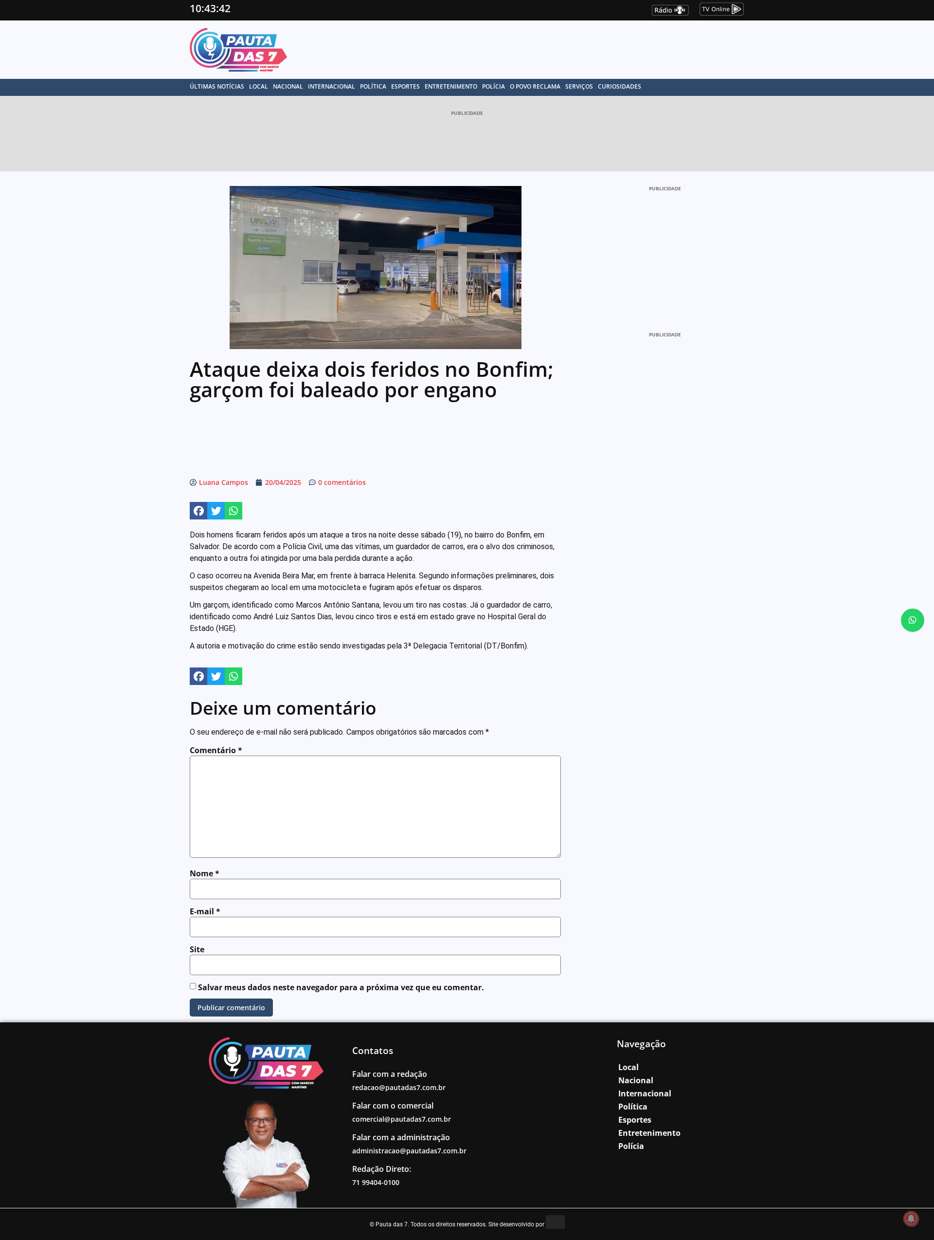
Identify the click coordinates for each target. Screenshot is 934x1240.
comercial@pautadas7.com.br (401, 1119)
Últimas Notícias (217, 86)
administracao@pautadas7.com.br (409, 1150)
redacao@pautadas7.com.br (399, 1087)
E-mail (205, 911)
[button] (198, 510)
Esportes (405, 86)
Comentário (216, 750)
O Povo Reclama (535, 86)
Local (258, 86)
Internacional (331, 86)
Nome (204, 873)
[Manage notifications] (911, 1218)
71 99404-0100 (375, 1182)
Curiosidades (619, 86)
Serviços (579, 86)
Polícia (493, 86)
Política (373, 86)
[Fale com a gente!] (912, 620)
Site (197, 949)
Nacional (288, 86)
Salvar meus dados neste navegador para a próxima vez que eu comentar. (341, 987)
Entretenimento (451, 86)
